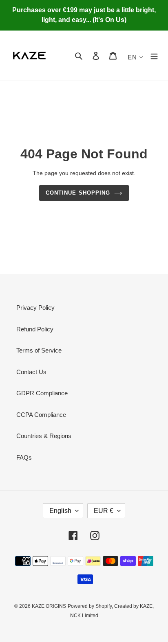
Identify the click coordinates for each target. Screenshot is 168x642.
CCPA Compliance (41, 414)
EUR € (103, 510)
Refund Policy (34, 329)
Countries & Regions (43, 435)
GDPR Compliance (42, 393)
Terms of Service (39, 350)
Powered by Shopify (90, 606)
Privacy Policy (35, 307)
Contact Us (31, 371)
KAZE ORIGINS (49, 606)
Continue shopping (78, 193)
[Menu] (154, 55)
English (60, 510)
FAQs (24, 457)
